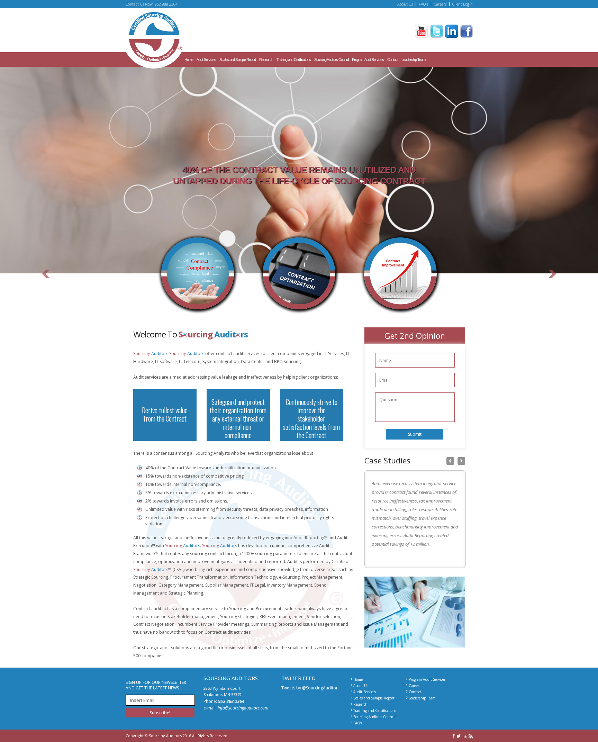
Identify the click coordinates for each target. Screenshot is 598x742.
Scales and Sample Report (237, 59)
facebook (454, 736)
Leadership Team (413, 59)
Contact (392, 59)
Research (266, 59)
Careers (440, 4)
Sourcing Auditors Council (331, 59)
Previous (46, 287)
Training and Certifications (294, 59)
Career (414, 685)
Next (552, 287)
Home (188, 59)
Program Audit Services (368, 59)
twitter (459, 736)
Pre (450, 461)
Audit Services (206, 59)
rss (471, 736)
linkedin (465, 736)
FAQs (357, 723)
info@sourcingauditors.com (243, 708)
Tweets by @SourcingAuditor (309, 688)
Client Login (462, 4)
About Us (405, 4)
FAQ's (423, 4)
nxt (461, 461)
